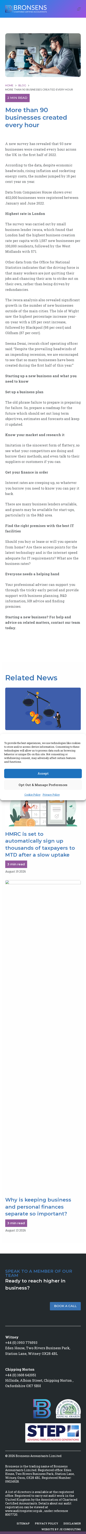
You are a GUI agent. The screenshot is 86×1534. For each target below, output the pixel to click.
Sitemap (23, 1523)
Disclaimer (72, 1523)
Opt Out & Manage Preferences (43, 785)
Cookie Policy (32, 794)
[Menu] (79, 9)
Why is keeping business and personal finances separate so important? (38, 1207)
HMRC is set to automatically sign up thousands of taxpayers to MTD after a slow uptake (40, 844)
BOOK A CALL (65, 1306)
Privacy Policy (51, 794)
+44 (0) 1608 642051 (20, 1375)
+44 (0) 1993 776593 (21, 1342)
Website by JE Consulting (61, 1529)
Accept (43, 773)
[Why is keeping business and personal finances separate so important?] (43, 1036)
